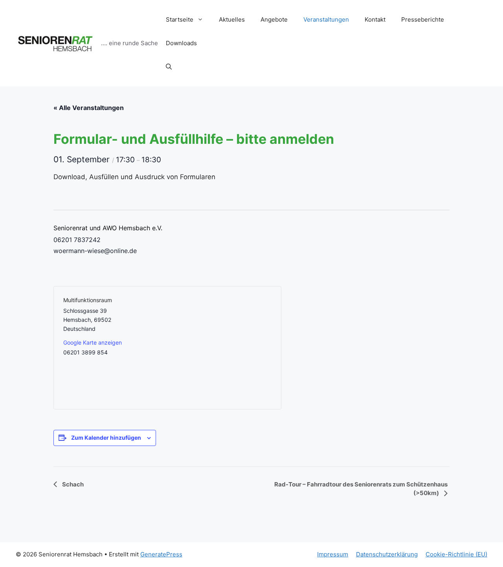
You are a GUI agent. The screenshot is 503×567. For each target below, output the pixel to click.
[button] (202, 19)
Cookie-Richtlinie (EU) (456, 554)
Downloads (181, 43)
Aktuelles (232, 19)
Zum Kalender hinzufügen (106, 437)
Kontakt (375, 19)
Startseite (179, 19)
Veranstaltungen (326, 19)
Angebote (274, 19)
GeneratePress (161, 554)
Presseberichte (422, 19)
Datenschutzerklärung (387, 554)
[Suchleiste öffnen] (169, 67)
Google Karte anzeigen (92, 342)
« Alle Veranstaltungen (88, 108)
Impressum (332, 554)
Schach (72, 484)
